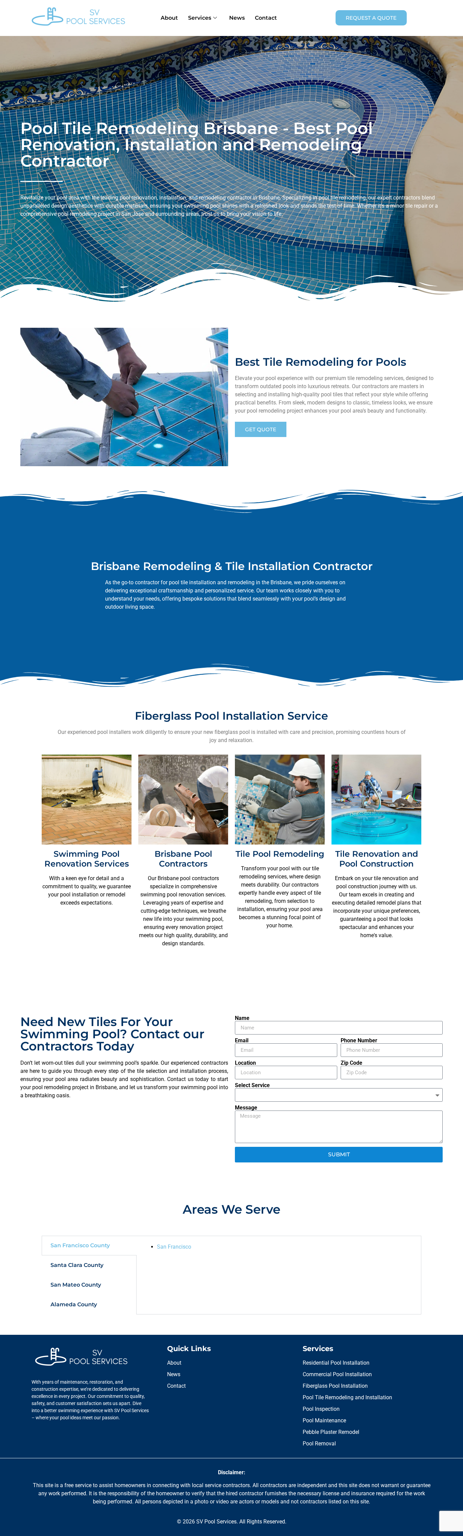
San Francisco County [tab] (80, 1245)
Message (246, 1108)
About (169, 18)
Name (242, 1018)
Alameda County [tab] (74, 1304)
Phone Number (359, 1040)
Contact (266, 18)
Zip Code (351, 1063)
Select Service (252, 1085)
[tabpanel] (279, 1247)
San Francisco (174, 1247)
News (237, 18)
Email (241, 1040)
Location (245, 1063)
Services (199, 18)
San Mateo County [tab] (76, 1285)
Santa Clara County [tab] (77, 1265)
